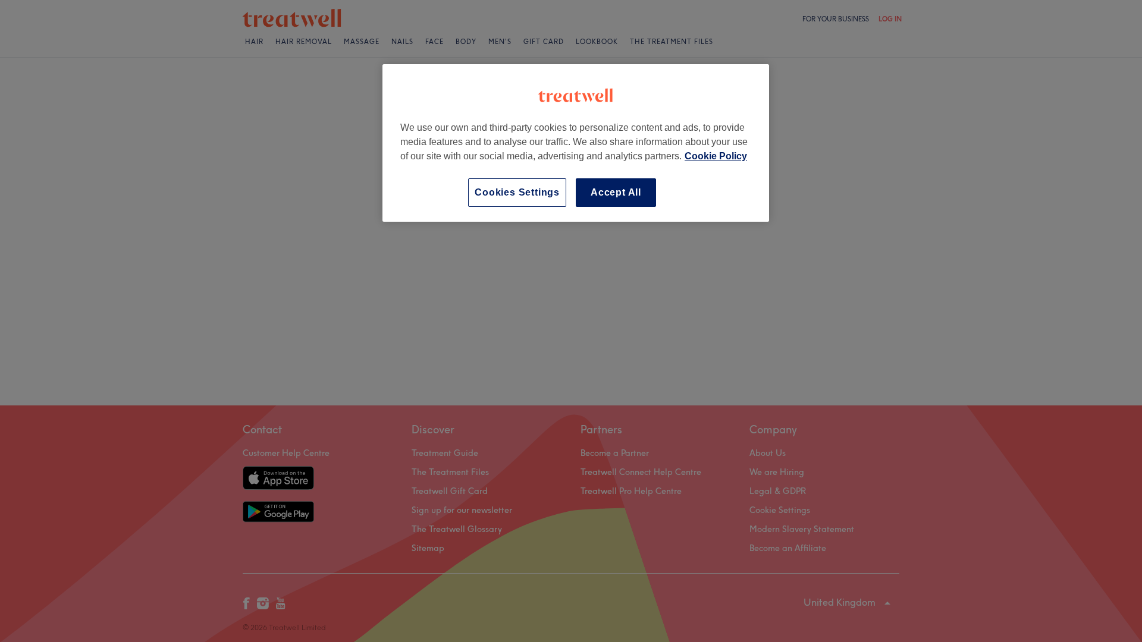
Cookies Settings (517, 192)
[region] (575, 143)
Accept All (616, 192)
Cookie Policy (716, 156)
